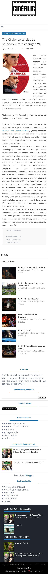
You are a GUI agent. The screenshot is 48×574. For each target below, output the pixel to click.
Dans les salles (6, 33)
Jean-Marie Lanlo (16, 33)
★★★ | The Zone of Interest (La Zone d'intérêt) (31, 284)
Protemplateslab (23, 568)
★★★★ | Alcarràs (22, 543)
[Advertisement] (24, 20)
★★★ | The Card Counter (28, 299)
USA (24, 33)
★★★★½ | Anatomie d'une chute (31, 267)
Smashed (5, 130)
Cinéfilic (18, 565)
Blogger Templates (12, 571)
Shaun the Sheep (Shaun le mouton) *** (28, 462)
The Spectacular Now (20, 130)
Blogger (29, 475)
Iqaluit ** (18, 525)
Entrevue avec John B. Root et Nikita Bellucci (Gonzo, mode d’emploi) (27, 451)
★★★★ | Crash (24, 330)
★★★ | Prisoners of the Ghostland (27, 315)
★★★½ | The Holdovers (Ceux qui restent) (31, 347)
